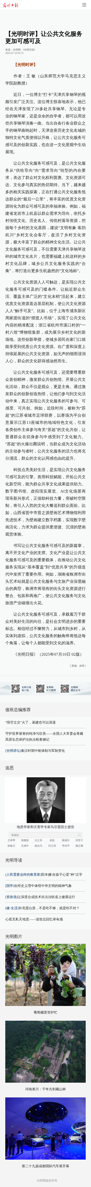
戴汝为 (38, 845)
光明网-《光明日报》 (25, 49)
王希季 (11, 840)
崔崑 (52, 840)
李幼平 (66, 845)
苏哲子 (79, 840)
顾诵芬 (66, 840)
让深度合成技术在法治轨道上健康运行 (40, 897)
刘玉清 (52, 845)
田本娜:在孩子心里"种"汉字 (43, 874)
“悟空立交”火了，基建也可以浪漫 (30, 722)
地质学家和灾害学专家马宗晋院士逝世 (45, 827)
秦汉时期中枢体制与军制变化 (35, 750)
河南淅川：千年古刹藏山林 (45, 1089)
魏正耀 (79, 845)
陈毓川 (11, 845)
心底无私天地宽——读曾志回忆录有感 (34, 919)
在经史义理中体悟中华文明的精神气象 (38, 886)
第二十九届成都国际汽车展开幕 (45, 1166)
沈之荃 (38, 840)
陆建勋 (25, 840)
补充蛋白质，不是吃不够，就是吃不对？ (42, 908)
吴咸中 (25, 845)
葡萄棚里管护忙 (45, 1012)
